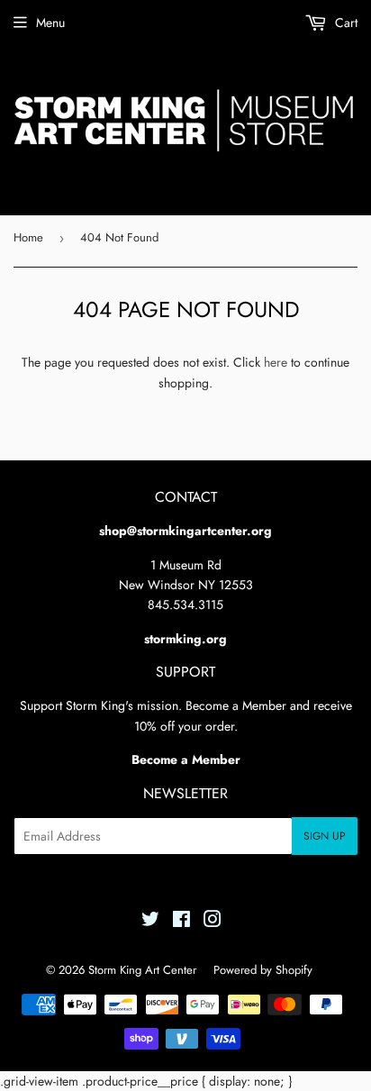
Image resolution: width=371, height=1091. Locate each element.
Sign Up (324, 836)
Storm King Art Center (142, 969)
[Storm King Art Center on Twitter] (150, 922)
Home (28, 237)
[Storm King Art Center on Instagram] (213, 922)
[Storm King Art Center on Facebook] (181, 922)
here (275, 362)
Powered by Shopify (262, 969)
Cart (344, 23)
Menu (50, 23)
